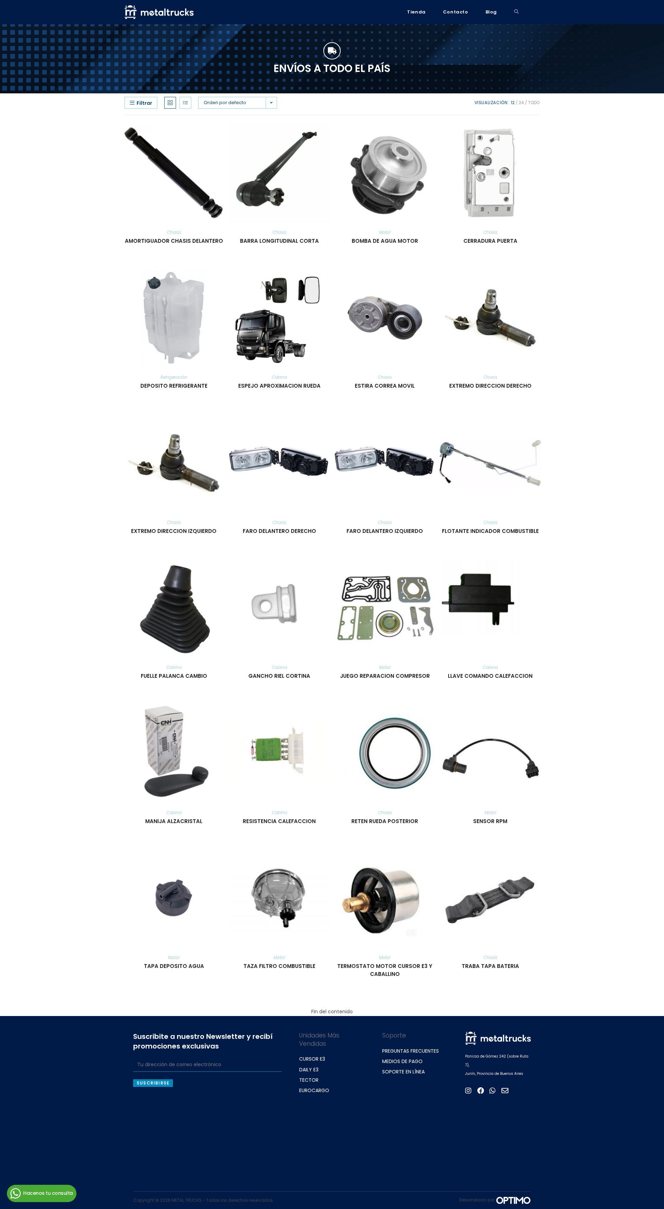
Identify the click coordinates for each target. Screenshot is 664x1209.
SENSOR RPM (490, 821)
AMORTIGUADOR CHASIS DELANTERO (174, 240)
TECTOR (309, 1080)
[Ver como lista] (185, 103)
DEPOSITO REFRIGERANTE (174, 385)
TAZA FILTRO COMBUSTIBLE (279, 966)
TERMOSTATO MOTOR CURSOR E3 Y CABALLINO (384, 970)
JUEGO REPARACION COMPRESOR (385, 676)
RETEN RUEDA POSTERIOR (384, 821)
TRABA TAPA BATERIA (490, 966)
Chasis (174, 232)
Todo (534, 102)
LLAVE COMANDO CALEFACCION (490, 676)
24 (521, 102)
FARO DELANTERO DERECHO (279, 531)
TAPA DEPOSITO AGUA (174, 966)
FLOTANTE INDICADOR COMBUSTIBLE (490, 531)
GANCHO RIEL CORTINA (279, 676)
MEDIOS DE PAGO (402, 1061)
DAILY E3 (309, 1069)
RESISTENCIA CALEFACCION (279, 821)
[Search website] (516, 12)
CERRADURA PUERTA (490, 240)
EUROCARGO (314, 1090)
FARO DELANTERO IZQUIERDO (385, 531)
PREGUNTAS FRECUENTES (410, 1051)
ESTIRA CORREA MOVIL (385, 385)
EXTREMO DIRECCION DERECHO (490, 385)
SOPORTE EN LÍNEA (403, 1071)
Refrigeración (173, 377)
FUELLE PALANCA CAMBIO (174, 676)
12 (513, 102)
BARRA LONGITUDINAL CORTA (279, 240)
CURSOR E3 (312, 1058)
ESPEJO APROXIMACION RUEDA (279, 385)
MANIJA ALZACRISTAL (173, 821)
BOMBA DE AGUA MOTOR (385, 240)
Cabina (279, 377)
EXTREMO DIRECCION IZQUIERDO (173, 531)
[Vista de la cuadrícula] (170, 103)
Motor (385, 232)
